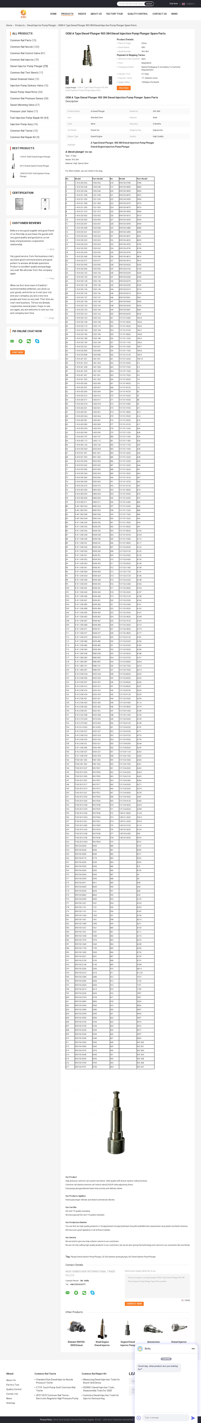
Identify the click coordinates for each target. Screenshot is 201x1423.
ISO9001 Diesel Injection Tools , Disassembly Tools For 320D (99, 1389)
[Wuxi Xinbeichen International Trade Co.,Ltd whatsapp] (22, 341)
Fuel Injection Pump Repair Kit (26, 117)
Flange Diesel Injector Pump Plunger (86, 1257)
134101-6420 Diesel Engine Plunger (35, 157)
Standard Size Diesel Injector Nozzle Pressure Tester (54, 1381)
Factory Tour (114, 14)
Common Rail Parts (20, 40)
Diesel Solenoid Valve (22, 79)
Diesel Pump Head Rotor (24, 92)
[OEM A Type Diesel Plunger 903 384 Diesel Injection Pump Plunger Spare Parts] (87, 57)
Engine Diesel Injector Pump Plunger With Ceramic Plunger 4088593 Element (128, 1344)
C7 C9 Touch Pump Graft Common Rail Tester (55, 1389)
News (174, 14)
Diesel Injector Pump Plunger (41, 25)
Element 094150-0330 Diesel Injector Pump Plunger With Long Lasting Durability (76, 1344)
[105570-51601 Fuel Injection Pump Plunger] (13, 175)
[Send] (193, 1417)
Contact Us (159, 14)
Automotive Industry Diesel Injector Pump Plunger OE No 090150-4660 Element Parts (153, 1344)
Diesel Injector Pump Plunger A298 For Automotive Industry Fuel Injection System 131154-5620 (179, 1344)
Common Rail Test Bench (24, 72)
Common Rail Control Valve (25, 53)
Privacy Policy (46, 1420)
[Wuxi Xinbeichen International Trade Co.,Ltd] (23, 14)
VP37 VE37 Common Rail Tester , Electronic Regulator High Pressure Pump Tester (57, 1397)
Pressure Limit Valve (21, 111)
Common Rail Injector (22, 59)
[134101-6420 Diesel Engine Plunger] (13, 156)
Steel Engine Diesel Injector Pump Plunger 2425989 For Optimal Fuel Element (102, 1344)
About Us (96, 14)
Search (149, 4)
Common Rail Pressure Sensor (26, 98)
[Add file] (139, 1417)
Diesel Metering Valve (22, 104)
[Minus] (193, 1349)
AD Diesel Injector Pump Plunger (142, 1257)
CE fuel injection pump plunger (115, 1257)
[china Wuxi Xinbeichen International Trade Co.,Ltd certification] (19, 204)
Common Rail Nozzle (21, 46)
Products (67, 14)
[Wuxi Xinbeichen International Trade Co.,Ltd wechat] (31, 341)
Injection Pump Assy (21, 124)
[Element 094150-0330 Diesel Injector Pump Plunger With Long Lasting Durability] (76, 1328)
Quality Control (138, 14)
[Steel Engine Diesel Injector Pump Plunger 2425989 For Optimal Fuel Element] (102, 1328)
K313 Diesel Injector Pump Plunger (34, 166)
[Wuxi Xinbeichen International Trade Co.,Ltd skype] (39, 341)
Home (53, 14)
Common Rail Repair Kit (23, 137)
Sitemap (10, 1403)
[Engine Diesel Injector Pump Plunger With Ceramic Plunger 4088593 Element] (128, 1328)
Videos (82, 14)
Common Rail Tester (21, 130)
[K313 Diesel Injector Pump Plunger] (13, 166)
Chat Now (173, 4)
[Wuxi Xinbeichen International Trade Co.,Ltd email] (14, 341)
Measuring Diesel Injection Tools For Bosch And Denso (101, 1381)
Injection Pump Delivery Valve (26, 85)
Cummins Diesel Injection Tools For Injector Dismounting (101, 1397)
